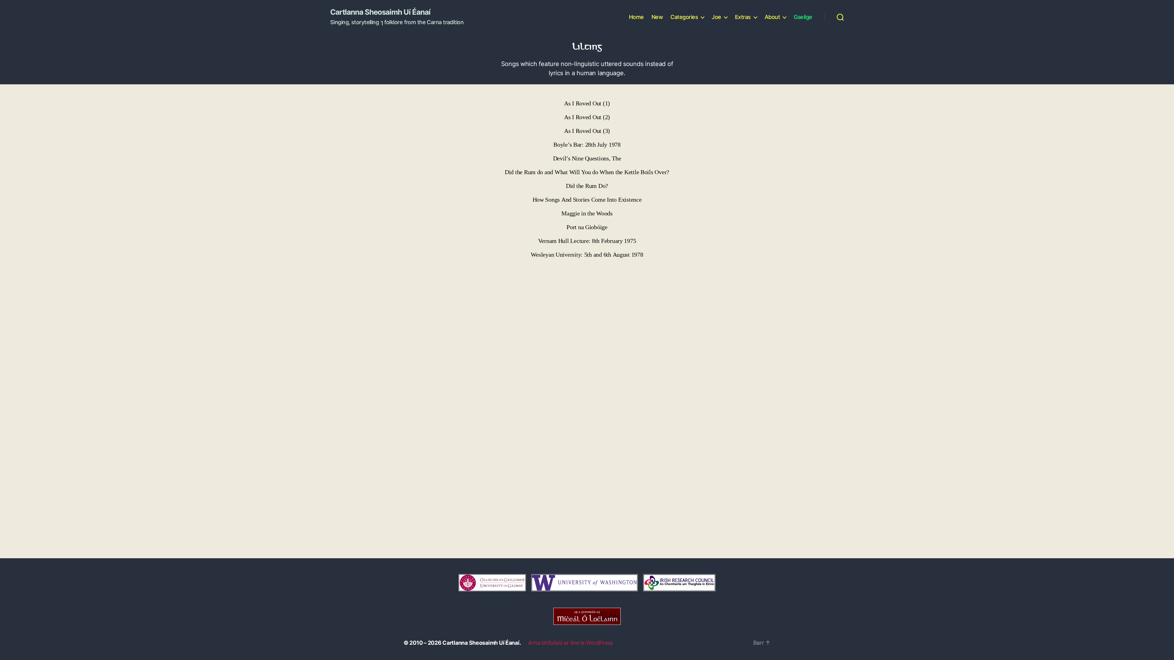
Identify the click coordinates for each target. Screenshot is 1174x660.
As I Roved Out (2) (587, 117)
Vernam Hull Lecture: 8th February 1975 (587, 241)
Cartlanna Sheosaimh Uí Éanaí (380, 12)
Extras (743, 17)
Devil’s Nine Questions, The (587, 158)
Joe (716, 17)
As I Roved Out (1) (587, 103)
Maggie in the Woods (587, 213)
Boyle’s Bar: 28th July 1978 (587, 144)
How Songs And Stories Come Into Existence (587, 200)
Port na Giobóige (587, 227)
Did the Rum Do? (587, 186)
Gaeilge (803, 17)
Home (636, 17)
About (772, 17)
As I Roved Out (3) (587, 131)
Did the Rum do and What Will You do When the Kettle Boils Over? (587, 172)
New (657, 17)
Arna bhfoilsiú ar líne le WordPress (570, 643)
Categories (684, 17)
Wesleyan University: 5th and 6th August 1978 (587, 254)
